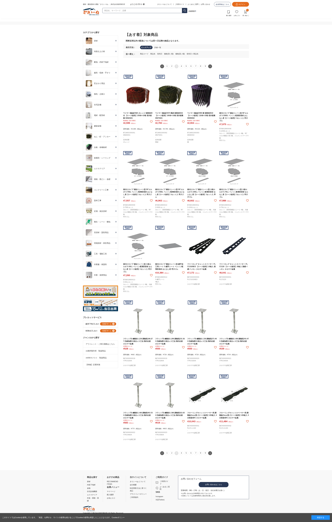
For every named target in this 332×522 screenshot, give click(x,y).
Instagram (159, 496)
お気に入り (237, 15)
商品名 (153, 54)
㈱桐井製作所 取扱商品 (96, 351)
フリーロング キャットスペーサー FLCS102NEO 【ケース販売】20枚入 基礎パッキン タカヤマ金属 (201, 266)
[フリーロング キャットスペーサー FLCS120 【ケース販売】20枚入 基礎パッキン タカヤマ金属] (234, 246)
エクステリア (92, 495)
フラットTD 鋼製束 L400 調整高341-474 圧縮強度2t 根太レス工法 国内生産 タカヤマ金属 (234, 341)
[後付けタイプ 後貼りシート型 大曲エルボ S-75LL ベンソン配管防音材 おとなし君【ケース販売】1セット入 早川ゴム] (234, 171)
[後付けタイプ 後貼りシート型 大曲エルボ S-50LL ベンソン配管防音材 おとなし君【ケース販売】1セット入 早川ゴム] (138, 246)
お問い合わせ (205, 4)
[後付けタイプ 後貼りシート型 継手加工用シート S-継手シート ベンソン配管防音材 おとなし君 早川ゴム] (170, 246)
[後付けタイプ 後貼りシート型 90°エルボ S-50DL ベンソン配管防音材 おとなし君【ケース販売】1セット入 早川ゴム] (170, 171)
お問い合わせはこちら (213, 485)
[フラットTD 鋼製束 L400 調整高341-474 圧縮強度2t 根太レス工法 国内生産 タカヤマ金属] (234, 321)
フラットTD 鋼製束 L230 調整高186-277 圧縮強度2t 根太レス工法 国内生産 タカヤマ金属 (138, 341)
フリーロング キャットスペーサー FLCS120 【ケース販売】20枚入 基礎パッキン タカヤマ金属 (233, 266)
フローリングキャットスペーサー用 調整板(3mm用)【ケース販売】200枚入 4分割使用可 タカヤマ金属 (234, 415)
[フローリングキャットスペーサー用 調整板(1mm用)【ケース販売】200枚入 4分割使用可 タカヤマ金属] (202, 395)
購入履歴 (228, 15)
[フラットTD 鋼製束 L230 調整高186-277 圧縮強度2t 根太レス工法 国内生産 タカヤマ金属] (138, 321)
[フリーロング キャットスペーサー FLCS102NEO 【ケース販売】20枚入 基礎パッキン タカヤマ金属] (202, 246)
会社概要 (133, 485)
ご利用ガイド (164, 482)
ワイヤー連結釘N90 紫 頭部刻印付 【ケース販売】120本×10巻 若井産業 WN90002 (201, 115)
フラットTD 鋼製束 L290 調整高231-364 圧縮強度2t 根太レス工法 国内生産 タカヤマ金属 (170, 341)
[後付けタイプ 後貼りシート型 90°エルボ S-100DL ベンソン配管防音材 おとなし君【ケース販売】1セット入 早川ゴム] (234, 95)
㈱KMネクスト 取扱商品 (96, 358)
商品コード (144, 54)
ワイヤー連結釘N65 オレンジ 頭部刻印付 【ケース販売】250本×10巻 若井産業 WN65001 (138, 115)
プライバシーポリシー (138, 494)
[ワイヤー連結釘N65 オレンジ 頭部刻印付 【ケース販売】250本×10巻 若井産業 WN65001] (138, 95)
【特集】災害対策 (93, 365)
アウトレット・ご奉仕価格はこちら (100, 344)
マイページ (111, 491)
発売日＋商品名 (192, 54)
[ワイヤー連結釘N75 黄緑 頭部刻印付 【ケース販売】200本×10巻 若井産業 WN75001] (170, 95)
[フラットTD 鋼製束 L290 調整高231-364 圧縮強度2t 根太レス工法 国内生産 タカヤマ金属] (170, 321)
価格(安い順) (169, 54)
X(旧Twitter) (160, 500)
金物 (88, 488)
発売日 (160, 54)
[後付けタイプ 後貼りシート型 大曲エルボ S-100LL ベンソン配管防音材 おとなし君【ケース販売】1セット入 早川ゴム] (202, 171)
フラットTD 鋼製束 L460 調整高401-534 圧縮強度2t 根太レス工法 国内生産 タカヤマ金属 (138, 415)
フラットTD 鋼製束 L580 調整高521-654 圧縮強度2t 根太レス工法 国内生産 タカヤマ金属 (170, 415)
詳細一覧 (157, 47)
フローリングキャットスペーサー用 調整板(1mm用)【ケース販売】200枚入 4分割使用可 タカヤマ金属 (202, 415)
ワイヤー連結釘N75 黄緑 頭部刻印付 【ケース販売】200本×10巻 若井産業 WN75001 (169, 115)
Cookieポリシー (118, 517)
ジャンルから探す (91, 337)
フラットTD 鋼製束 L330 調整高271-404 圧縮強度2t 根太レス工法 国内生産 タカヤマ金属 (202, 341)
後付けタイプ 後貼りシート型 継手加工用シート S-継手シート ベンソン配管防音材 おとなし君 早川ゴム (169, 266)
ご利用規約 (134, 497)
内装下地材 (91, 485)
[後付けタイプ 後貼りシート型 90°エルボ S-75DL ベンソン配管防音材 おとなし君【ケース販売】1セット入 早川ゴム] (138, 171)
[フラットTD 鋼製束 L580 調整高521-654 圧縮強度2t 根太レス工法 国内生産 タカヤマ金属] (170, 395)
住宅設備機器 (92, 491)
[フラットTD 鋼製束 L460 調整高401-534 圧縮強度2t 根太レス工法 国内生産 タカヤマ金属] (138, 395)
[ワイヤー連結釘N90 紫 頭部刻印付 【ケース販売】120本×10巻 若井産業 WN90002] (202, 95)
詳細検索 (192, 11)
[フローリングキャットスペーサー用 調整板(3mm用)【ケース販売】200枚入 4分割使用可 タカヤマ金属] (234, 395)
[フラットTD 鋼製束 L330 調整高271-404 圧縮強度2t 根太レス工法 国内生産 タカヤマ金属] (202, 321)
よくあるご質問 (193, 4)
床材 (88, 482)
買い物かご (246, 13)
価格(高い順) (180, 54)
